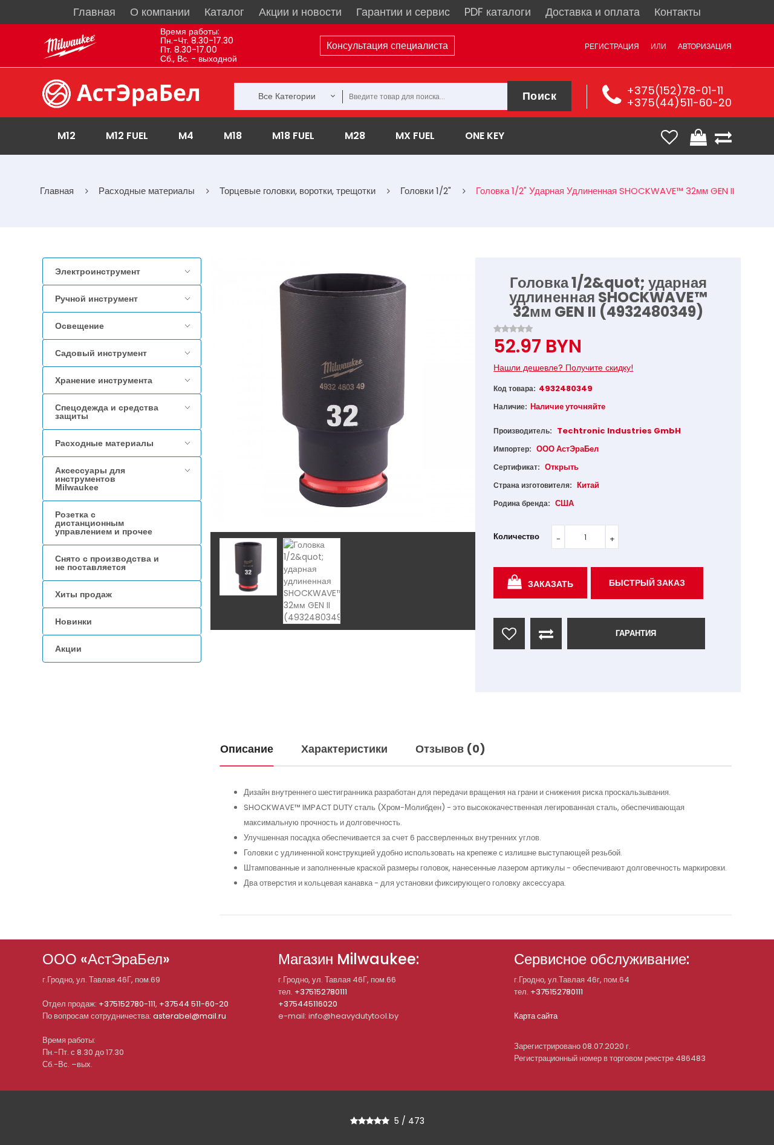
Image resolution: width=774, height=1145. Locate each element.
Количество (516, 536)
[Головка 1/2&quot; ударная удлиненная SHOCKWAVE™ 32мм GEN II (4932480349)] (248, 566)
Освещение (79, 326)
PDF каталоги (497, 11)
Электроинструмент (97, 271)
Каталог (224, 11)
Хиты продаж (83, 594)
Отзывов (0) (450, 748)
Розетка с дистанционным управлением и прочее (103, 523)
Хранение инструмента (103, 380)
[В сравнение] (546, 633)
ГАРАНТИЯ (636, 633)
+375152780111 (320, 991)
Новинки (73, 621)
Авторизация (705, 46)
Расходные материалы (104, 443)
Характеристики (344, 748)
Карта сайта (536, 1016)
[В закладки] (509, 633)
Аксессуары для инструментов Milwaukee (90, 478)
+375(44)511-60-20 (679, 102)
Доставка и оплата (592, 11)
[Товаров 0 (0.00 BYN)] (700, 137)
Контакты (677, 11)
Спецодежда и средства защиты (106, 412)
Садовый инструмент (101, 353)
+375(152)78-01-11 (674, 90)
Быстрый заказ (647, 583)
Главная (94, 11)
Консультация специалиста (387, 46)
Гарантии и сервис (403, 11)
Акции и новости (300, 11)
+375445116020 (307, 1004)
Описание (246, 748)
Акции (68, 649)
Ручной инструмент (96, 298)
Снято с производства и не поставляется (107, 563)
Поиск (539, 95)
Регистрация (612, 46)
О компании (160, 11)
